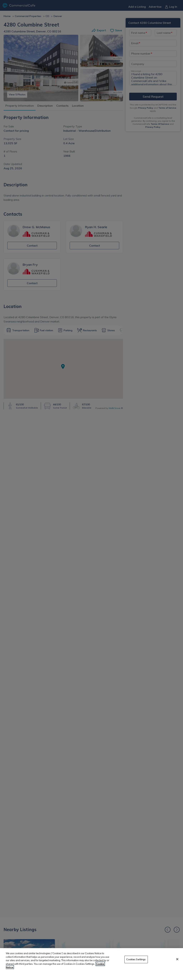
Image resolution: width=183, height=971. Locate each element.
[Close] (177, 959)
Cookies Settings (136, 959)
